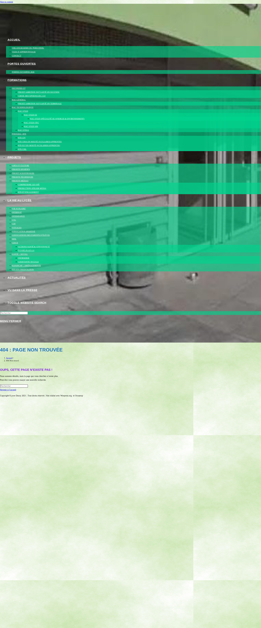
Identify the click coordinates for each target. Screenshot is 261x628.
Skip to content (6, 2)
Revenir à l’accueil (8, 390)
